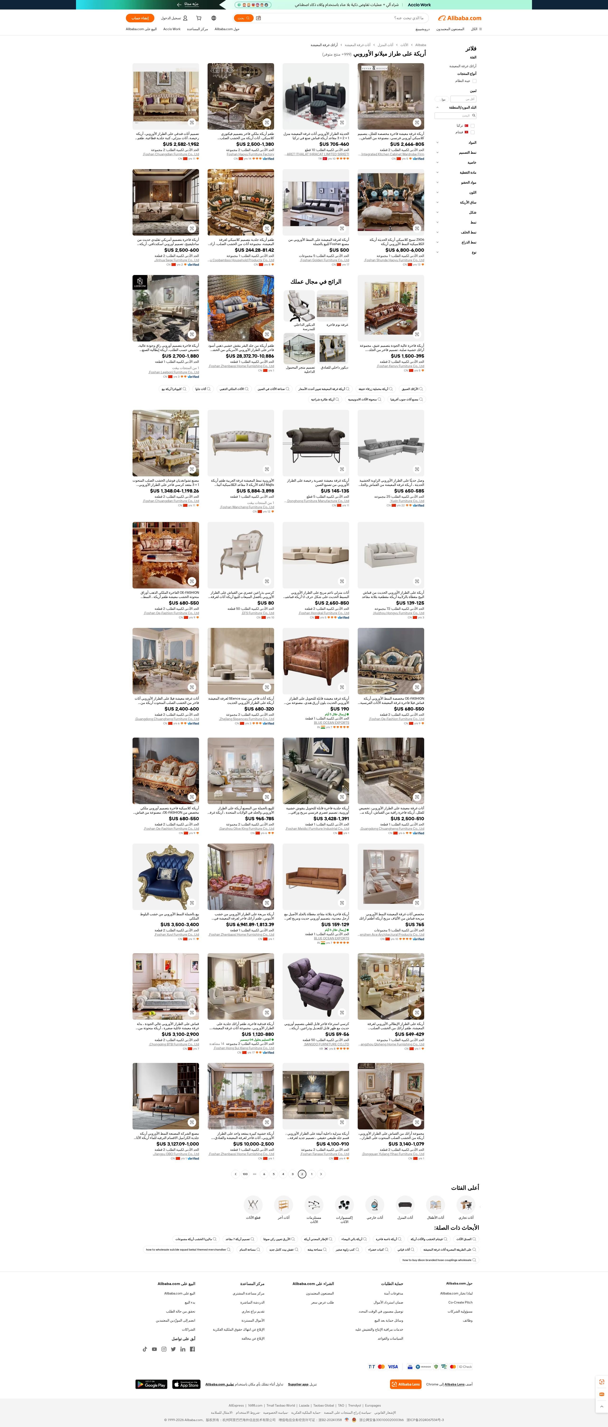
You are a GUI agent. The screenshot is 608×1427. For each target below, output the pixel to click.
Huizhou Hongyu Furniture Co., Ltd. (398, 613)
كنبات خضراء (376, 1249)
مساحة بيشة (315, 1249)
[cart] (198, 19)
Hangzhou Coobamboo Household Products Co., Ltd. (241, 260)
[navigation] (455, 610)
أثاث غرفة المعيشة (357, 45)
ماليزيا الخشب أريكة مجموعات (194, 1239)
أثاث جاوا (200, 389)
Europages (373, 1405)
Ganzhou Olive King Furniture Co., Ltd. (246, 828)
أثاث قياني (404, 1249)
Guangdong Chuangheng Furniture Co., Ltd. (167, 719)
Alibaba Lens (455, 1384)
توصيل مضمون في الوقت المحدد (381, 1311)
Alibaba (420, 45)
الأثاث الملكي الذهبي (232, 389)
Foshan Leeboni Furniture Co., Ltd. (173, 372)
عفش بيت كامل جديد (281, 1249)
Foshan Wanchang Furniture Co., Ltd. (247, 507)
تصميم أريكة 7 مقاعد (238, 1239)
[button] (258, 18)
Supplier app (298, 1384)
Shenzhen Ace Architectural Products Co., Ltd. (391, 934)
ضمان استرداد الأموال (388, 1302)
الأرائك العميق (410, 389)
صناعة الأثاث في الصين (271, 389)
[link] (602, 1382)
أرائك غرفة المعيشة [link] (324, 45)
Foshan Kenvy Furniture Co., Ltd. (400, 366)
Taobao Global (323, 1405)
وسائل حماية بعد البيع (389, 1320)
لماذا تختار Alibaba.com (456, 1293)
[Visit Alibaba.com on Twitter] (173, 1349)
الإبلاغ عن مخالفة (253, 1338)
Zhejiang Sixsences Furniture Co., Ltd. (246, 719)
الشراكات (188, 1329)
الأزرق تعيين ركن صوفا (276, 1239)
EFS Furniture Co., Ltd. (258, 613)
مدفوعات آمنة (393, 1293)
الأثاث (404, 45)
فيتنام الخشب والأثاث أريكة (427, 1239)
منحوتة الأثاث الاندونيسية (362, 399)
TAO (341, 1405)
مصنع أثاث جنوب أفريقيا (404, 399)
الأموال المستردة (253, 1320)
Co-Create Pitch (460, 1302)
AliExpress (236, 1405)
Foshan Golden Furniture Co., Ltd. (324, 260)
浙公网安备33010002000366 (381, 1420)
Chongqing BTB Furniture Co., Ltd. (174, 1044)
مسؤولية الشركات (460, 1311)
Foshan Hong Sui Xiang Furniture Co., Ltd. (244, 1048)
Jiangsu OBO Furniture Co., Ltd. (176, 1154)
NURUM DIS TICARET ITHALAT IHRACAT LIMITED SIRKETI (316, 154)
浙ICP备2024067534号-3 (425, 1420)
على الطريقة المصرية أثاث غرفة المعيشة (447, 1249)
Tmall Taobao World (280, 1405)
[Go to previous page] (321, 1174)
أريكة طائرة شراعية (322, 399)
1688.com (255, 1405)
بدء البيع (190, 1302)
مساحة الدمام (248, 1249)
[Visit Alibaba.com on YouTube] (154, 1349)
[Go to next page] (235, 1174)
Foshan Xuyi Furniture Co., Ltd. (176, 934)
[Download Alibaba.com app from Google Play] (151, 1384)
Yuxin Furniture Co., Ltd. (407, 501)
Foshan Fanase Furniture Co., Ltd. (324, 1154)
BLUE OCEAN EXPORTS (331, 723)
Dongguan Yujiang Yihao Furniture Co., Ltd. (393, 1154)
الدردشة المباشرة (252, 1302)
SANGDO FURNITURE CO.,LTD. (326, 1044)
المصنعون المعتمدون (320, 1293)
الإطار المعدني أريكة (316, 1239)
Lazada (304, 1405)
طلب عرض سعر (322, 1302)
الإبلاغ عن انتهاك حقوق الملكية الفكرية (239, 1329)
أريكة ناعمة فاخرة (386, 1239)
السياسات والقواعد (390, 1338)
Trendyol (354, 1405)
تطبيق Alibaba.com (219, 1384)
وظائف (468, 1320)
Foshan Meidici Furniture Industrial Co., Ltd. (317, 828)
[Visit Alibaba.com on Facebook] (192, 1349)
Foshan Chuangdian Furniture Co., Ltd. (171, 154)
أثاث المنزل (385, 45)
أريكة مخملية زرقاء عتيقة (373, 389)
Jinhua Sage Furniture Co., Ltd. (176, 260)
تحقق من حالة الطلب (180, 1311)
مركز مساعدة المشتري (249, 1293)
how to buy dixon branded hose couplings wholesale (437, 1260)
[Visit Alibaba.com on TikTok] (145, 1349)
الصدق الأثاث (463, 1239)
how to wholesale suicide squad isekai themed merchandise (186, 1249)
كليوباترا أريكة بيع (172, 389)
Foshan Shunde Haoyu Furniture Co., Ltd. (394, 260)
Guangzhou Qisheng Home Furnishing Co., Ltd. (391, 1044)
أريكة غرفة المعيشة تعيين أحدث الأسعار (322, 389)
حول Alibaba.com (459, 1283)
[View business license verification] (347, 1420)
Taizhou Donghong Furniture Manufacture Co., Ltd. (316, 501)
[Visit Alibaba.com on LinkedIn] (183, 1349)
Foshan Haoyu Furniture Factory (250, 154)
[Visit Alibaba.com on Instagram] (164, 1349)
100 (245, 1174)
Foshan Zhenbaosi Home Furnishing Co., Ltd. (241, 366)
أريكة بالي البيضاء (352, 1239)
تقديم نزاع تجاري (253, 1311)
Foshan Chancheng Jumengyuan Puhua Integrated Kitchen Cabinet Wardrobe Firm (391, 154)
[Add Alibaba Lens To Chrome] (406, 1384)
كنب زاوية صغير (345, 1249)
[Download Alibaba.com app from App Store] (186, 1384)
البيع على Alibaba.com (179, 1293)
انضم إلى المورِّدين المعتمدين (175, 1320)
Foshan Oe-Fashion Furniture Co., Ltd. (171, 613)
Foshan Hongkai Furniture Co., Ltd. (324, 613)
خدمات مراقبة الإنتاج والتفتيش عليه (379, 1329)
